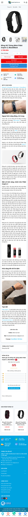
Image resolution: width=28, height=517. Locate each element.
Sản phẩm (15, 7)
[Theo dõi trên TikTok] (4, 498)
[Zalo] (2, 513)
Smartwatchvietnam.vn (7, 320)
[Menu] (2, 2)
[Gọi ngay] (14, 513)
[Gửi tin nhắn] (8, 513)
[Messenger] (25, 513)
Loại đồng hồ (4, 471)
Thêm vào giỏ (7, 56)
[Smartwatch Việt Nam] (14, 2)
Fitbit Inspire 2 (16, 120)
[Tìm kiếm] (24, 2)
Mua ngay (20, 56)
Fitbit (20, 7)
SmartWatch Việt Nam (16, 339)
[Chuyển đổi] (25, 471)
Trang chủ (9, 7)
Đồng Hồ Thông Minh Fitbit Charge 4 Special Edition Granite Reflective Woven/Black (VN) (20, 424)
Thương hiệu (4, 473)
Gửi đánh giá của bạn (14, 388)
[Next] (25, 23)
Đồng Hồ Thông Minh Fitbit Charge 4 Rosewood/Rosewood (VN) (7, 424)
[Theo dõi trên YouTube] (6, 498)
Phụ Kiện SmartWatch (5, 475)
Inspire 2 (24, 144)
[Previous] (3, 23)
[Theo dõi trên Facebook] (2, 498)
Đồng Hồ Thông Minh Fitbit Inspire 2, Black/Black (14, 87)
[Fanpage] (20, 513)
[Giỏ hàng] (26, 2)
